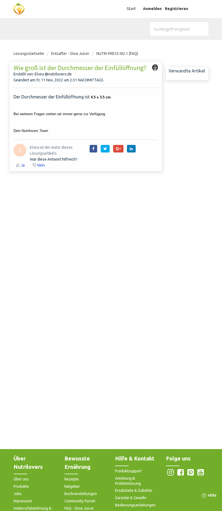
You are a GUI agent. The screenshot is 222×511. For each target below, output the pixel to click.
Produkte (21, 486)
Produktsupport (128, 471)
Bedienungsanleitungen (135, 505)
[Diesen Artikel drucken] (155, 67)
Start (131, 8)
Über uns (21, 479)
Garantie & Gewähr (130, 498)
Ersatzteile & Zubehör (133, 490)
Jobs (18, 494)
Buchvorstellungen (80, 494)
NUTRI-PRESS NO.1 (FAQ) (117, 53)
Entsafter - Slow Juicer (70, 53)
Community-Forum (79, 501)
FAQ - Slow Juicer (79, 508)
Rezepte (71, 479)
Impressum (23, 501)
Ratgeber (72, 486)
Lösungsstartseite (29, 53)
